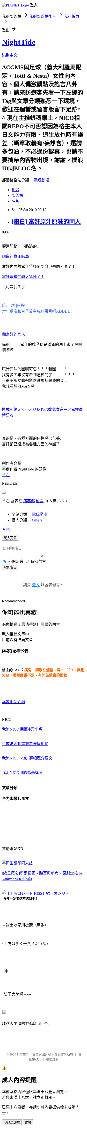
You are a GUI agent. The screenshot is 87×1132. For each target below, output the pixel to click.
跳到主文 (9, 55)
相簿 (15, 190)
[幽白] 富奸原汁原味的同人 (46, 222)
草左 (6, 475)
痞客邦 (29, 501)
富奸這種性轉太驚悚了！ (23, 277)
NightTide (18, 42)
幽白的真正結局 (15, 256)
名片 (15, 201)
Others (37, 520)
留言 (40, 501)
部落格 (17, 195)
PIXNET (22, 1054)
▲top (6, 529)
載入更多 (10, 538)
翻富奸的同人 (13, 334)
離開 (28, 1122)
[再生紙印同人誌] (17, 863)
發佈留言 (10, 567)
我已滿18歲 (12, 1122)
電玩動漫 (41, 180)
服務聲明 (52, 1059)
